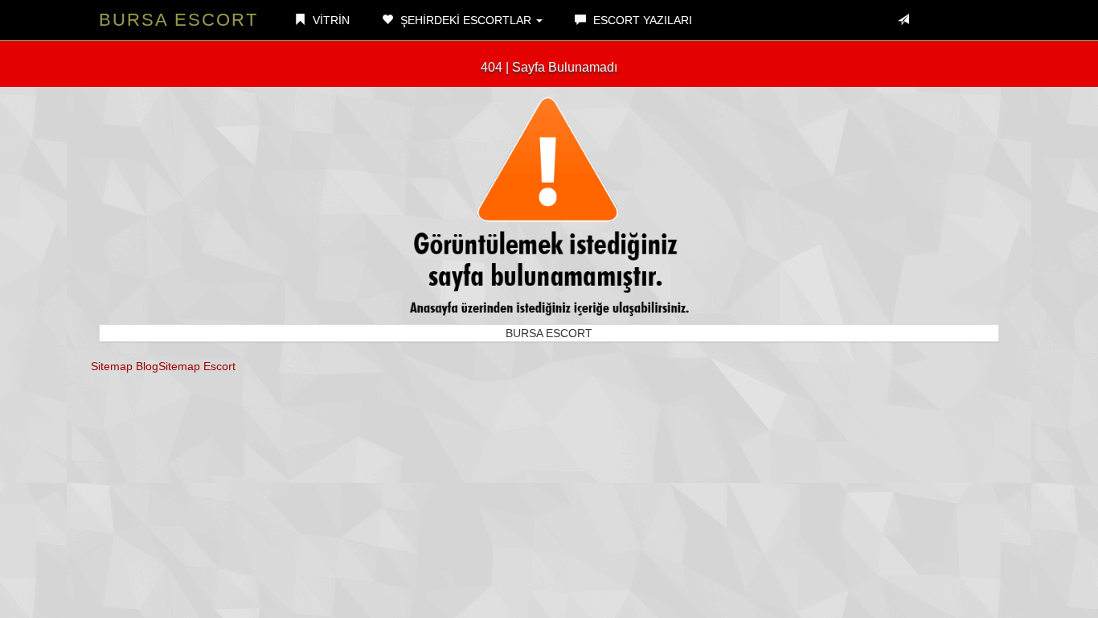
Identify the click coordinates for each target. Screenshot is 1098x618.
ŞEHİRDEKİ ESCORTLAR (466, 20)
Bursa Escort (178, 20)
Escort (219, 366)
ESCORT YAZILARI (641, 20)
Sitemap (112, 366)
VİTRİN (329, 20)
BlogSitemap (168, 366)
